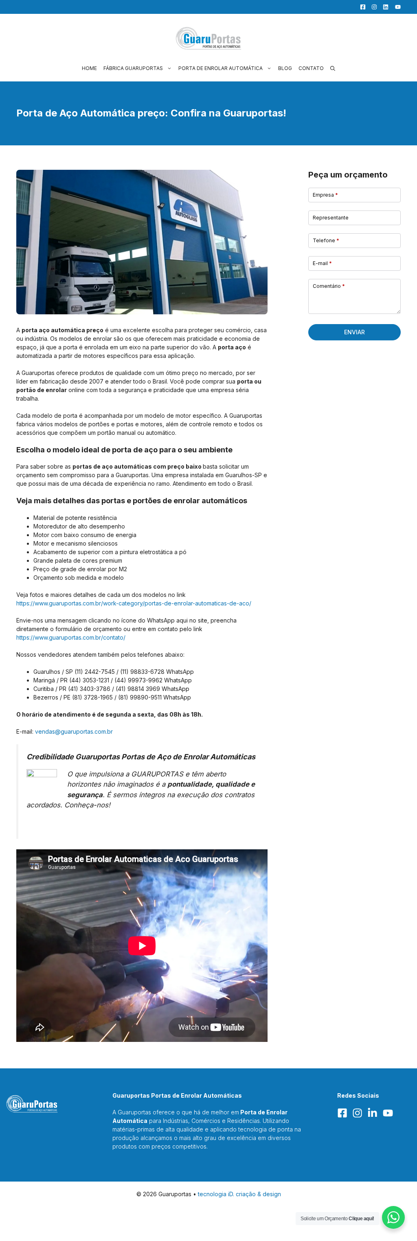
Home (89, 68)
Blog (285, 68)
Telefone (326, 240)
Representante (331, 218)
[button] (332, 68)
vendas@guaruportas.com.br (74, 731)
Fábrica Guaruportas (133, 68)
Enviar (354, 332)
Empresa (325, 195)
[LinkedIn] (383, 7)
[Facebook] (361, 7)
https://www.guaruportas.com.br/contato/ (70, 637)
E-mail (322, 263)
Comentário (329, 286)
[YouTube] (395, 7)
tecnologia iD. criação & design (239, 1194)
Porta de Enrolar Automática (220, 68)
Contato (311, 68)
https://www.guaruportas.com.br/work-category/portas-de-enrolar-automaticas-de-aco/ (133, 603)
